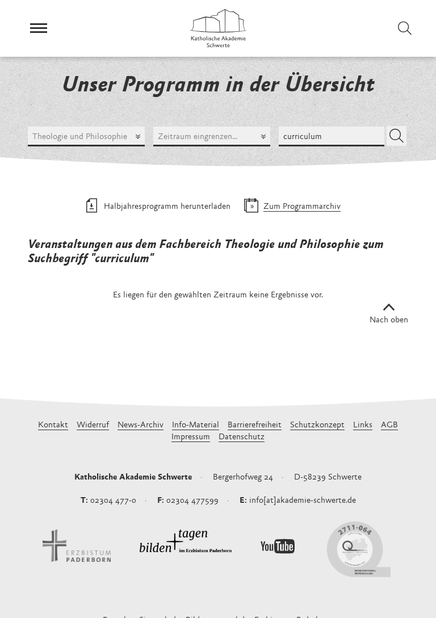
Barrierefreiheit (255, 425)
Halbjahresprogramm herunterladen (167, 207)
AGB (389, 425)
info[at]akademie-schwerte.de (302, 501)
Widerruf (93, 425)
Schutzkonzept (317, 425)
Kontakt (53, 425)
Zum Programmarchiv (302, 207)
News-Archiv (141, 425)
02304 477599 (192, 501)
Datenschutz (242, 437)
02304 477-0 (113, 501)
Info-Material (195, 425)
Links (362, 425)
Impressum (190, 437)
